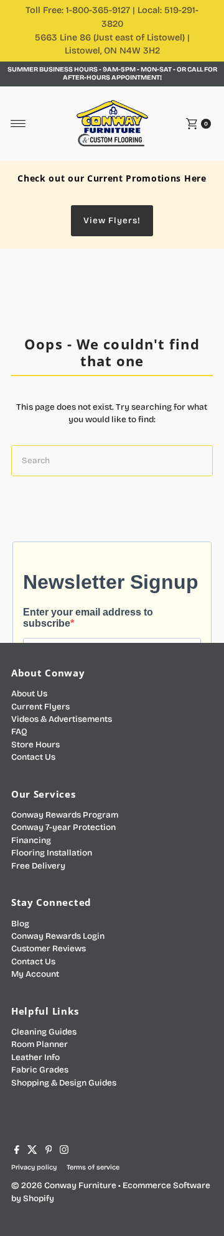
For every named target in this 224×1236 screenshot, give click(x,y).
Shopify (38, 1198)
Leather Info (35, 1057)
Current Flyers (40, 706)
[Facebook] (16, 1151)
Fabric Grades (39, 1069)
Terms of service (93, 1167)
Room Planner (39, 1044)
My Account (35, 974)
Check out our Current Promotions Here (111, 178)
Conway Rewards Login (58, 936)
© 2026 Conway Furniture (63, 1185)
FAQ (19, 731)
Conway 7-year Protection (63, 827)
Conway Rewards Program (64, 814)
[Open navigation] (18, 123)
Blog (20, 923)
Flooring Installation (51, 852)
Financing (31, 840)
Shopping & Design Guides (63, 1082)
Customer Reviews (48, 948)
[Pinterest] (48, 1151)
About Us (29, 693)
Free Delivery (38, 865)
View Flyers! (112, 220)
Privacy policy (34, 1167)
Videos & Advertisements (61, 719)
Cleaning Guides (44, 1031)
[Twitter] (32, 1151)
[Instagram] (64, 1151)
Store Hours (35, 744)
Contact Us (33, 757)
